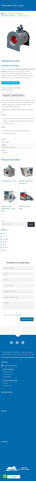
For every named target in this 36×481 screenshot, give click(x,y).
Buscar (3, 221)
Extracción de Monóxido (7, 454)
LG (3, 236)
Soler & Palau (9, 90)
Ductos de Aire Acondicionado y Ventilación (13, 460)
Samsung (5, 239)
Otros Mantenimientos (7, 463)
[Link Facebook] (11, 342)
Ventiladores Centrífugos (14, 88)
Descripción (6, 95)
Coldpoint (5, 247)
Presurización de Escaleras (8, 451)
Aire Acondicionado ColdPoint (9, 429)
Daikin (4, 242)
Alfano (4, 250)
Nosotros (3, 395)
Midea (4, 244)
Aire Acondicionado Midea (8, 426)
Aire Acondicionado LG (7, 417)
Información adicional (17, 95)
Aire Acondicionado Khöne (8, 432)
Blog (2, 401)
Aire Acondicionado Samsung (9, 420)
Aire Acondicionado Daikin (8, 423)
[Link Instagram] (17, 342)
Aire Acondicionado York (7, 414)
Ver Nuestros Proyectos (7, 404)
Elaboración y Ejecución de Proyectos (11, 457)
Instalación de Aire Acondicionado (10, 445)
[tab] (6, 95)
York (4, 233)
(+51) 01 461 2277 (11, 366)
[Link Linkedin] (22, 342)
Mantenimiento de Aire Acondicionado (11, 448)
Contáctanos (4, 398)
